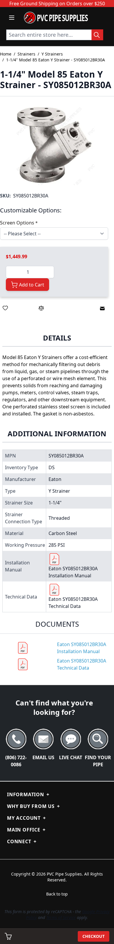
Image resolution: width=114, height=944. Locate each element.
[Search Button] (97, 34)
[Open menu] (12, 18)
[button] (54, 144)
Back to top (57, 894)
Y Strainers (52, 54)
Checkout (93, 936)
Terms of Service (61, 917)
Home (5, 54)
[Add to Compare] (41, 308)
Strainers (26, 54)
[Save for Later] (5, 308)
